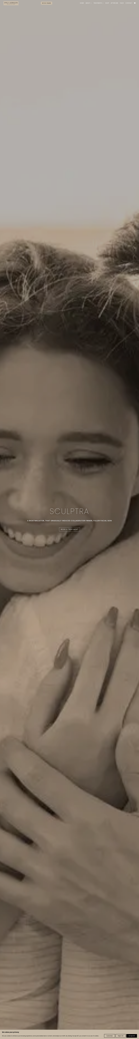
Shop (107, 3)
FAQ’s (122, 3)
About (88, 3)
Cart (135, 4)
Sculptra (69, 511)
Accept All (132, 1036)
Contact (128, 3)
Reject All (120, 1036)
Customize (109, 1036)
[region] (69, 1034)
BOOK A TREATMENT (69, 529)
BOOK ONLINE (46, 3)
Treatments (97, 3)
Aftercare (114, 3)
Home (82, 3)
